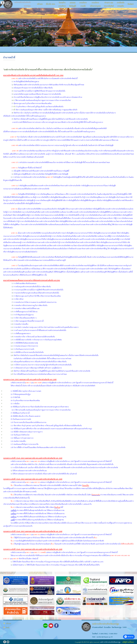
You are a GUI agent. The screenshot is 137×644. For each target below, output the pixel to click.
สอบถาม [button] (130, 636)
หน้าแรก (40, 4)
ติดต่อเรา (131, 4)
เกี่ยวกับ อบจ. (50, 4)
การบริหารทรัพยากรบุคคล (95, 4)
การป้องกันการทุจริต (120, 4)
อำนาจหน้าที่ (9, 57)
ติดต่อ (7, 627)
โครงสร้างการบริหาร (62, 4)
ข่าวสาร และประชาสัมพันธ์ (109, 4)
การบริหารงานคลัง (83, 4)
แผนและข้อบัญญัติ (72, 4)
